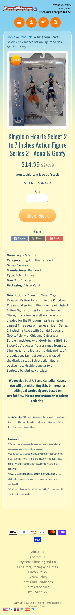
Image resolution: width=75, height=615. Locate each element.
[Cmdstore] (20, 8)
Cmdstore (36, 602)
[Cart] (43, 22)
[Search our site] (55, 22)
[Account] (31, 22)
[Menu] (19, 22)
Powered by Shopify (37, 606)
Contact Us (37, 557)
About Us (37, 552)
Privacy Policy (37, 572)
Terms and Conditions (37, 582)
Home (11, 37)
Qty (37, 191)
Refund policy (37, 592)
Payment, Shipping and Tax (37, 562)
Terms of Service (37, 587)
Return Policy (37, 577)
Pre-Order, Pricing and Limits (37, 567)
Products (26, 37)
